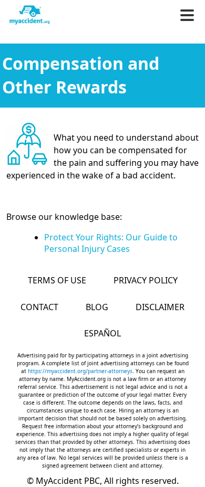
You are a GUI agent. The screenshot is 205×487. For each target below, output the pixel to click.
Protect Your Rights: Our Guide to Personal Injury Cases (111, 243)
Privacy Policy (146, 280)
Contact (39, 307)
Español (102, 333)
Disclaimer (160, 307)
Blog (97, 307)
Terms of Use (57, 280)
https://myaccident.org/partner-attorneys (80, 371)
